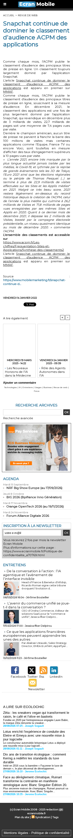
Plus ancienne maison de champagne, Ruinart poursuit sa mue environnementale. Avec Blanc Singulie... (35, 790)
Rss (41, 676)
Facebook (18, 676)
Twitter (32, 676)
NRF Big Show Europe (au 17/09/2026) (34, 488)
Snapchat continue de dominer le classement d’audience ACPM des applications (36, 84)
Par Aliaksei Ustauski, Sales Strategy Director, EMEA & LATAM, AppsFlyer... (45, 644)
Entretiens (28, 387)
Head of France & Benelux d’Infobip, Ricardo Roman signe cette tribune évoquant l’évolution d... (44, 585)
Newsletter (36, 689)
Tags (55, 817)
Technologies (10, 387)
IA (20, 387)
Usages (38, 387)
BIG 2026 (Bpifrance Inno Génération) (34, 497)
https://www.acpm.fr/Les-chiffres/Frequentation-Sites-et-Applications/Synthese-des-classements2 (33, 246)
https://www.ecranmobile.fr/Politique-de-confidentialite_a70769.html (33, 553)
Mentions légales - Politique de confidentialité (36, 833)
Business (47, 387)
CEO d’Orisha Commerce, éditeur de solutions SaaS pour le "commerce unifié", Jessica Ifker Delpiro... (45, 613)
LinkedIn (56, 676)
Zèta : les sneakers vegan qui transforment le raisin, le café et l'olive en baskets (36, 714)
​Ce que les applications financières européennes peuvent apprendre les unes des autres (34, 635)
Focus (36, 391)
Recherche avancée (18, 418)
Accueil (8, 15)
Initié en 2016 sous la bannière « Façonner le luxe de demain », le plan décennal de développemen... (33, 767)
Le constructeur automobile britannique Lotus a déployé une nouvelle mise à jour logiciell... (34, 744)
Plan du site (22, 817)
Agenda (11, 479)
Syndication (42, 817)
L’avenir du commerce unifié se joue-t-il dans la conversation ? (36, 605)
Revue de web (28, 15)
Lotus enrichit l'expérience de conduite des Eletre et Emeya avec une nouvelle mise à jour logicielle (34, 735)
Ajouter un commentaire (19, 382)
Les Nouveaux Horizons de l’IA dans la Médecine (18, 371)
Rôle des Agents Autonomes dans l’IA (52, 371)
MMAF (8, 91)
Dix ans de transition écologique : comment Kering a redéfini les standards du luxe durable (34, 758)
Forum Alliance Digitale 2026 (27, 516)
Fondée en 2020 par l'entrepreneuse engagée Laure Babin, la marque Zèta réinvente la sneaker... (36, 721)
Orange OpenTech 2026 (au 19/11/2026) (35, 506)
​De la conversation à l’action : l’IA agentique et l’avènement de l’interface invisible (32, 575)
